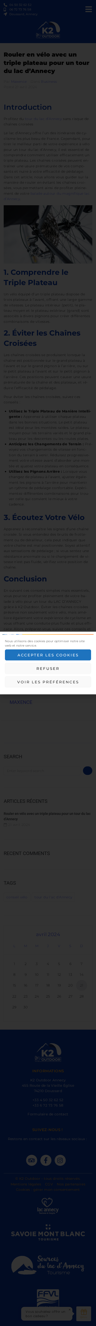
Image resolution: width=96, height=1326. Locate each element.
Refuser (48, 668)
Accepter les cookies (48, 654)
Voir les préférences (48, 681)
